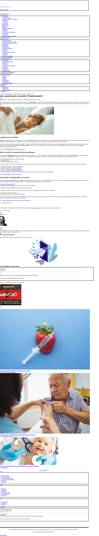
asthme (18, 168)
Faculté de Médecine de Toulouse (38, 208)
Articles (6, 9)
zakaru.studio (47, 534)
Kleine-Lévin (22, 194)
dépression (19, 170)
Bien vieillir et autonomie (8, 436)
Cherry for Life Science (38, 531)
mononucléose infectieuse (16, 169)
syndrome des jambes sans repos (7, 185)
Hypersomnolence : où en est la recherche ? (12, 174)
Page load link (3, 535)
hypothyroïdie (20, 166)
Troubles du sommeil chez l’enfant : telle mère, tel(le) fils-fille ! (16, 200)
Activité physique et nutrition (8, 372)
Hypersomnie (8, 94)
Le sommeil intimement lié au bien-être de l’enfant (13, 149)
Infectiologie (5, 467)
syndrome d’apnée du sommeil (7, 184)
